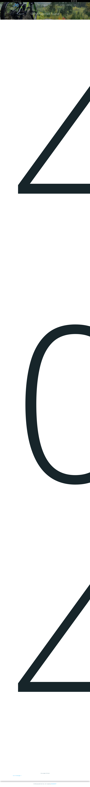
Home (39, 4)
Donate (56, 4)
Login (75, 4)
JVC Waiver (62, 4)
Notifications (45, 4)
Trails (51, 4)
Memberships (69, 4)
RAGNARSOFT (53, 783)
